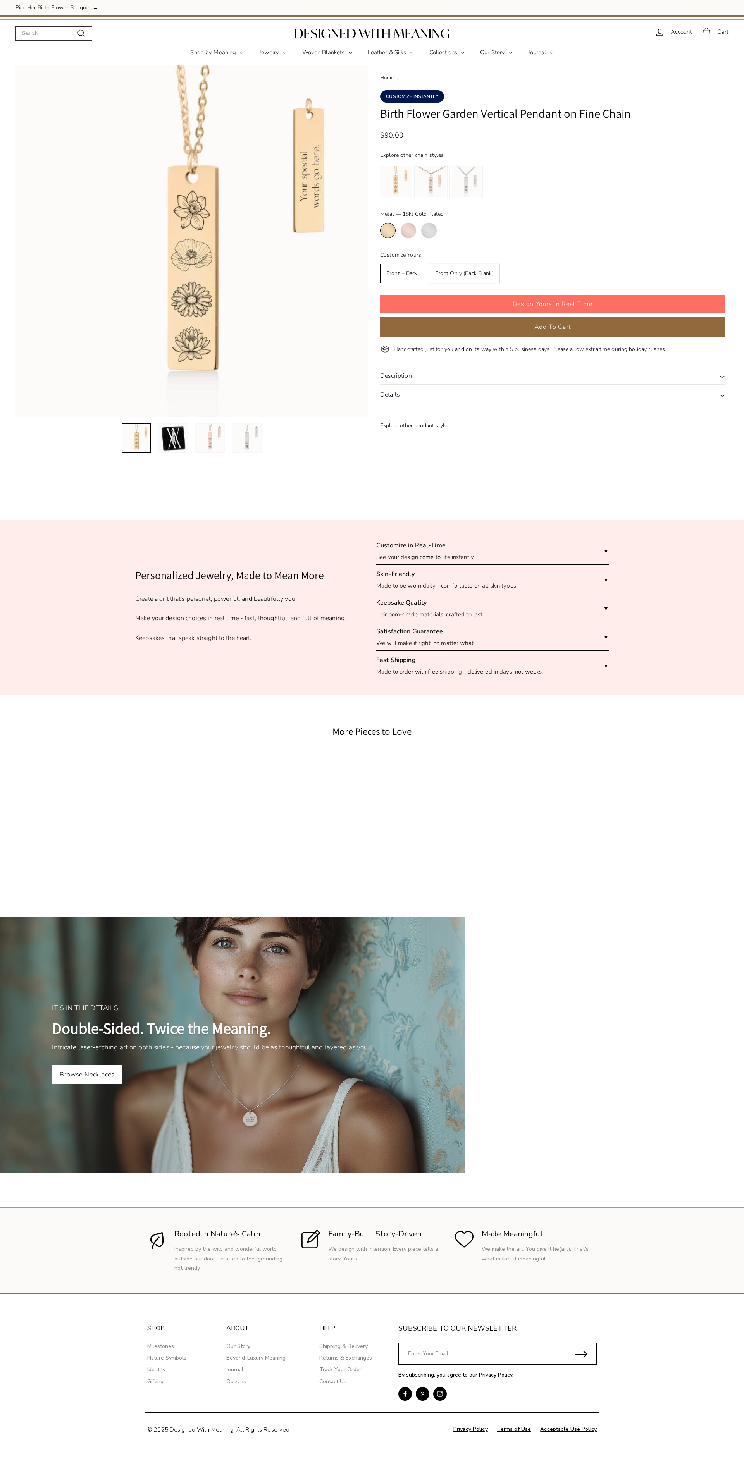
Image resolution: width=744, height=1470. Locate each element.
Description (396, 375)
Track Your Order (340, 1369)
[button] (552, 304)
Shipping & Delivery (343, 1346)
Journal (538, 52)
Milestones (160, 1346)
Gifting (155, 1381)
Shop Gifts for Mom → (43, 7)
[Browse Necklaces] (372, 1045)
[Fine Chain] (395, 181)
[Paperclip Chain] (430, 181)
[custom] (405, 1394)
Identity (156, 1369)
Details (390, 394)
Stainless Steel (429, 230)
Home (387, 77)
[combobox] (54, 33)
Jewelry (270, 52)
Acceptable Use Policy (568, 1429)
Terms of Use (514, 1429)
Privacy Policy (495, 1375)
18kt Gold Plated (388, 230)
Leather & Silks (388, 52)
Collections (444, 52)
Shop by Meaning (214, 52)
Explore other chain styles (412, 155)
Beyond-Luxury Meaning (256, 1358)
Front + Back (402, 273)
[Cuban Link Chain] (466, 181)
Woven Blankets (324, 52)
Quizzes (236, 1381)
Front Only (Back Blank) (464, 273)
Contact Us (332, 1381)
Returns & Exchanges (345, 1358)
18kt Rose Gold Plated (408, 230)
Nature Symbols (166, 1358)
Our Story (493, 52)
